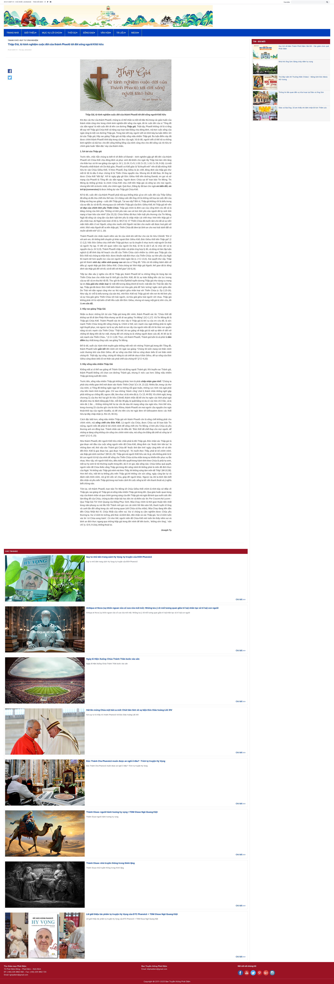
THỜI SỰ (72, 32)
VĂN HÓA (106, 32)
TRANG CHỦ (13, 40)
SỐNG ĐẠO (89, 32)
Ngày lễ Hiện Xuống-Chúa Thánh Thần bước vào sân (112, 659)
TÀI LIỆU (121, 32)
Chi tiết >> (241, 599)
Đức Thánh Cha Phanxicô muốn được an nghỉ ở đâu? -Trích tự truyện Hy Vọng (125, 761)
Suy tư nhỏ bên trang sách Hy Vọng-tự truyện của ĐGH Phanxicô (119, 557)
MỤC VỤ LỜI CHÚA (52, 32)
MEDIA (135, 32)
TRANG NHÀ (13, 32)
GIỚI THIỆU (30, 32)
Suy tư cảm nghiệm (29, 40)
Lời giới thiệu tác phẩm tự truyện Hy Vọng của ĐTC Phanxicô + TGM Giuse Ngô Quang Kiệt (132, 914)
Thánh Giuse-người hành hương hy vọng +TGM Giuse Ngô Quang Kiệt (122, 812)
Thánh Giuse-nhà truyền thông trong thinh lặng (110, 863)
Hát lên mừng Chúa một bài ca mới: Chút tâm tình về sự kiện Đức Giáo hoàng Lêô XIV (129, 710)
